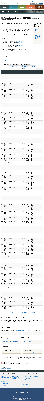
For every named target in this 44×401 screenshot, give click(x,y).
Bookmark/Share (35, 1)
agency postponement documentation (24, 330)
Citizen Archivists (28, 1)
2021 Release (37, 333)
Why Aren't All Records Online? (26, 383)
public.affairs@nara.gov (30, 352)
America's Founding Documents (39, 7)
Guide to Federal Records (27, 378)
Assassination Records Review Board (38, 40)
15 (25, 66)
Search (41, 3)
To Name (36, 73)
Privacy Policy (18, 396)
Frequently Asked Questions (10, 341)
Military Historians (15, 376)
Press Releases (27, 341)
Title (42, 73)
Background (37, 30)
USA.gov (35, 396)
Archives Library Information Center (6, 384)
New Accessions (36, 376)
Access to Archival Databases (4, 382)
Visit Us (30, 7)
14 (24, 66)
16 (27, 66)
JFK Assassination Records (16, 13)
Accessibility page (26, 363)
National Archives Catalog (5, 378)
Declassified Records (26, 379)
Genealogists (14, 374)
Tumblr (22, 392)
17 (28, 66)
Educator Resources (22, 7)
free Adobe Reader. (13, 362)
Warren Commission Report (37, 33)
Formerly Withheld (14, 73)
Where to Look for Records (27, 380)
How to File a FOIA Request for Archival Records (27, 385)
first (9, 66)
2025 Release (5, 333)
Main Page (37, 29)
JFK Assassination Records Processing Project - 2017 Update (14, 32)
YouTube (23, 392)
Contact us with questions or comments (7, 368)
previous (12, 66)
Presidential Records (4, 380)
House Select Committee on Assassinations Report (38, 37)
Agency (18, 73)
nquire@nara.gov (8, 352)
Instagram (20, 392)
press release (18, 39)
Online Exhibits (3, 385)
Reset (41, 68)
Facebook (16, 392)
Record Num (5, 73)
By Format (3, 376)
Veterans (13, 380)
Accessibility (13, 396)
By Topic (2, 374)
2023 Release (16, 333)
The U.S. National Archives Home (11, 2)
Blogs (25, 392)
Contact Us (41, 1)
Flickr (27, 392)
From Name (39, 73)
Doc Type (27, 73)
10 (17, 66)
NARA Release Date (9, 72)
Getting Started (25, 374)
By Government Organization (6, 377)
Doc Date (22, 73)
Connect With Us (22, 390)
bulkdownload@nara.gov (31, 322)
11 (19, 66)
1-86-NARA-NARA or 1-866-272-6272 (22, 399)
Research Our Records (4, 7)
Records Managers (15, 379)
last (34, 66)
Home (2, 13)
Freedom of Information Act (25, 396)
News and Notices (36, 374)
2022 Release (27, 333)
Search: (23, 68)
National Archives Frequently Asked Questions (27, 377)
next (32, 66)
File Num (32, 73)
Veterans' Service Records (13, 7)
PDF (21, 75)
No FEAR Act (32, 396)
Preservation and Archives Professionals (16, 378)
